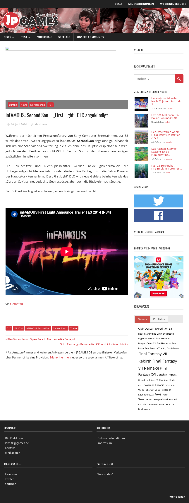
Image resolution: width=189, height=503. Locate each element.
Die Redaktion (14, 438)
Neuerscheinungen (141, 4)
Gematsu (16, 304)
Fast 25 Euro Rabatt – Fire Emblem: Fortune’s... (166, 167)
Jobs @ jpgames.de (17, 443)
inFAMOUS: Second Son (38, 328)
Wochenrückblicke (173, 4)
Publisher (159, 319)
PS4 (51, 104)
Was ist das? (105, 474)
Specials (64, 37)
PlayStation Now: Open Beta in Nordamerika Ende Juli (41, 339)
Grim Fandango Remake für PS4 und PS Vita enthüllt (93, 344)
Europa (13, 104)
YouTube (10, 484)
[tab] (142, 319)
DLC (9, 328)
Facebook (11, 474)
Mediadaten (12, 453)
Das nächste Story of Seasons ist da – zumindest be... (164, 152)
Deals (118, 4)
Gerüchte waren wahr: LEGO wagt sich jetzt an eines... (165, 135)
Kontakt (10, 448)
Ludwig (170, 108)
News (7, 37)
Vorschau (44, 37)
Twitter (9, 479)
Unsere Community (90, 37)
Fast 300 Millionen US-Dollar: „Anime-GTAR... (165, 117)
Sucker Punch (60, 328)
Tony (168, 172)
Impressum (104, 443)
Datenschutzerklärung (111, 438)
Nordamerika (37, 104)
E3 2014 (18, 328)
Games (142, 319)
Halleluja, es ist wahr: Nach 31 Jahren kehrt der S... (167, 101)
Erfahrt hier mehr (60, 357)
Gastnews (41, 124)
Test (24, 37)
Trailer (73, 328)
